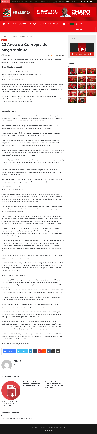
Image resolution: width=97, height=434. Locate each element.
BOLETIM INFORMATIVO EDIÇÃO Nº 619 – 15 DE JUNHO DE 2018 (9, 403)
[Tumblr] (35, 351)
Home (4, 36)
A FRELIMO (12, 24)
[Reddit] (44, 351)
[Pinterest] (40, 351)
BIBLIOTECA (56, 24)
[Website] (15, 364)
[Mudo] (88, 54)
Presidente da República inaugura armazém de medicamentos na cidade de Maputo (54, 384)
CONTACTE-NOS (77, 1)
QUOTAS (79, 24)
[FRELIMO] (16, 12)
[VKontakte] (49, 351)
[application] (82, 49)
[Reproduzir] (73, 54)
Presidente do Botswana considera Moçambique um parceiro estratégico (32, 383)
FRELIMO (7, 55)
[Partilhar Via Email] (53, 351)
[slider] (80, 54)
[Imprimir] (58, 351)
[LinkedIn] (30, 351)
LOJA (69, 24)
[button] (82, 49)
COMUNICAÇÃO (45, 24)
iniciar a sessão (10, 418)
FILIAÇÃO (33, 24)
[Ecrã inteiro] (91, 54)
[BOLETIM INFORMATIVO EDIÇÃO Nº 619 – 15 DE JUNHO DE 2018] (10, 390)
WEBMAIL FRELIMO (64, 1)
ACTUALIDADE (23, 24)
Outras (9, 36)
